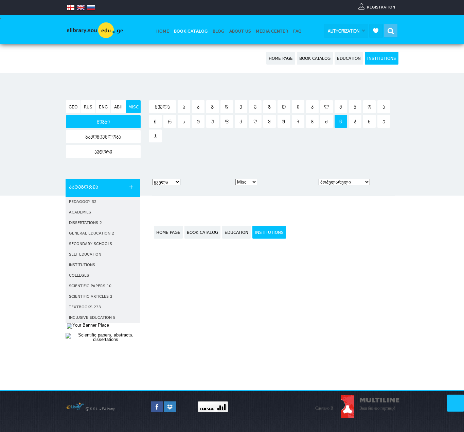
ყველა (162, 107)
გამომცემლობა (103, 137)
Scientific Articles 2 (90, 297)
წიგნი (103, 122)
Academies (80, 212)
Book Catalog (191, 31)
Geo (73, 107)
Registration (381, 7)
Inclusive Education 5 (92, 318)
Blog (219, 31)
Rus (88, 107)
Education (349, 59)
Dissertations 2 (85, 223)
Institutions (381, 59)
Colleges (79, 276)
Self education (85, 255)
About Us (240, 31)
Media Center (272, 31)
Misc (133, 107)
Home (162, 31)
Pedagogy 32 (82, 202)
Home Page (281, 59)
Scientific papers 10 (90, 286)
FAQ (297, 31)
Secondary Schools (90, 244)
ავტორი (103, 152)
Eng (103, 107)
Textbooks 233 (85, 307)
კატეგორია (83, 187)
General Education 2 (91, 234)
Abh (118, 107)
